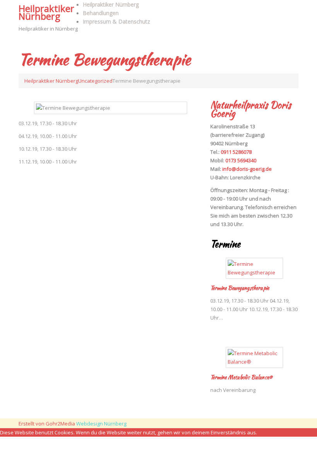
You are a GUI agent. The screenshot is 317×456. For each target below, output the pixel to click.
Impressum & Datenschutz (116, 21)
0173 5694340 (240, 160)
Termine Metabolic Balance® (241, 377)
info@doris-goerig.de (247, 168)
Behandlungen (101, 13)
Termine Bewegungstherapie (239, 288)
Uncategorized (95, 80)
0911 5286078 (236, 151)
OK (260, 432)
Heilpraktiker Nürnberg (46, 12)
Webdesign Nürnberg (101, 423)
